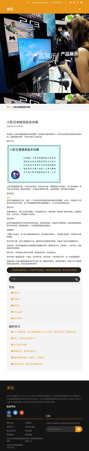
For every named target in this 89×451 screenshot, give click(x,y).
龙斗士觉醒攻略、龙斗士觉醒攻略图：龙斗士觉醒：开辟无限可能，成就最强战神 (44, 332)
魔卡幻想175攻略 (20, 345)
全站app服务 (18, 312)
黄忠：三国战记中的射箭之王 (24, 338)
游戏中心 (16, 305)
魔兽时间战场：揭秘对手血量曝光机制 (28, 364)
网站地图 (28, 431)
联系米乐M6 (17, 318)
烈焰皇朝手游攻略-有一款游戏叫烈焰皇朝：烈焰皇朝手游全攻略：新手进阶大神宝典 (44, 270)
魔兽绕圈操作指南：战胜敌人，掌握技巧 (28, 357)
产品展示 (16, 299)
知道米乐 (16, 293)
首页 (8, 107)
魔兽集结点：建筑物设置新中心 (25, 351)
